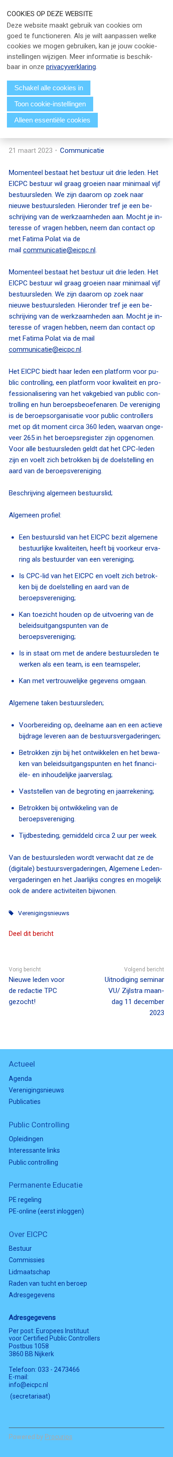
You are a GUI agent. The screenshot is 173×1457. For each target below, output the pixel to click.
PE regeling (25, 1199)
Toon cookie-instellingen (50, 104)
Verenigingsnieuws (43, 913)
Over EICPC (28, 1234)
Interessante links (34, 1150)
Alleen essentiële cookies (52, 120)
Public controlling (33, 1162)
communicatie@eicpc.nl (59, 250)
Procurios (58, 1436)
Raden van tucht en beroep (48, 1283)
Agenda (20, 1078)
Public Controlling (39, 1124)
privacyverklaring (71, 67)
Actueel (22, 1063)
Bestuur (20, 1248)
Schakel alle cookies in (48, 88)
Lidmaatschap (29, 1272)
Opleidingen (26, 1139)
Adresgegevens (32, 1295)
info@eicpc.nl (28, 1384)
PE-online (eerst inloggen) (46, 1211)
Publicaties (25, 1101)
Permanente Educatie (46, 1185)
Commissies (27, 1260)
